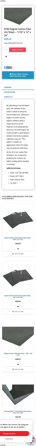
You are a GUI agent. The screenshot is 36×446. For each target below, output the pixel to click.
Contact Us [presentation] (8, 97)
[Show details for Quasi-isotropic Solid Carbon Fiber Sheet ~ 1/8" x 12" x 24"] (18, 277)
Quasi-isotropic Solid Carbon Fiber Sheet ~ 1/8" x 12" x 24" (18, 296)
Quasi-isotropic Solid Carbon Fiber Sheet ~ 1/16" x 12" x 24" (18, 238)
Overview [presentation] (7, 87)
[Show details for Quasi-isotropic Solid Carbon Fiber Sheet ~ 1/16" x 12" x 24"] (18, 219)
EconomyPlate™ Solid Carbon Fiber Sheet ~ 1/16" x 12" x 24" (18, 412)
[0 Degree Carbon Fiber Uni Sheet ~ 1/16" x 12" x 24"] (18, 335)
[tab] (18, 87)
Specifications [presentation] (9, 92)
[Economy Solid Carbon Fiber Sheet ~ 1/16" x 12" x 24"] (18, 393)
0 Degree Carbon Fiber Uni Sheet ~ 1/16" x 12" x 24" (18, 354)
